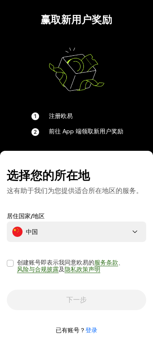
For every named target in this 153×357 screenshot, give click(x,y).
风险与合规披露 (38, 269)
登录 (91, 330)
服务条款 (106, 262)
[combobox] (76, 232)
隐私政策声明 (82, 269)
